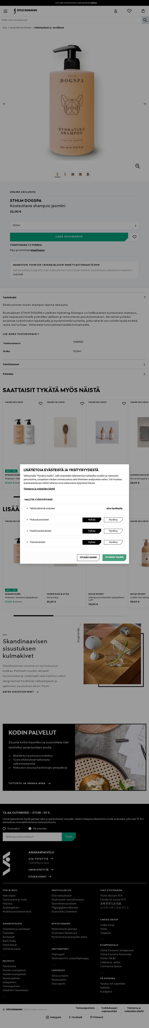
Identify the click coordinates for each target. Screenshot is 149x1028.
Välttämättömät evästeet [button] (41, 508)
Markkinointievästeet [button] (39, 531)
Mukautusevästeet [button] (38, 520)
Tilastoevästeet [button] (36, 542)
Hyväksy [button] (113, 520)
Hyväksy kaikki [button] (114, 557)
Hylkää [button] (91, 520)
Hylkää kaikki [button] (88, 557)
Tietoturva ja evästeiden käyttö (39, 489)
